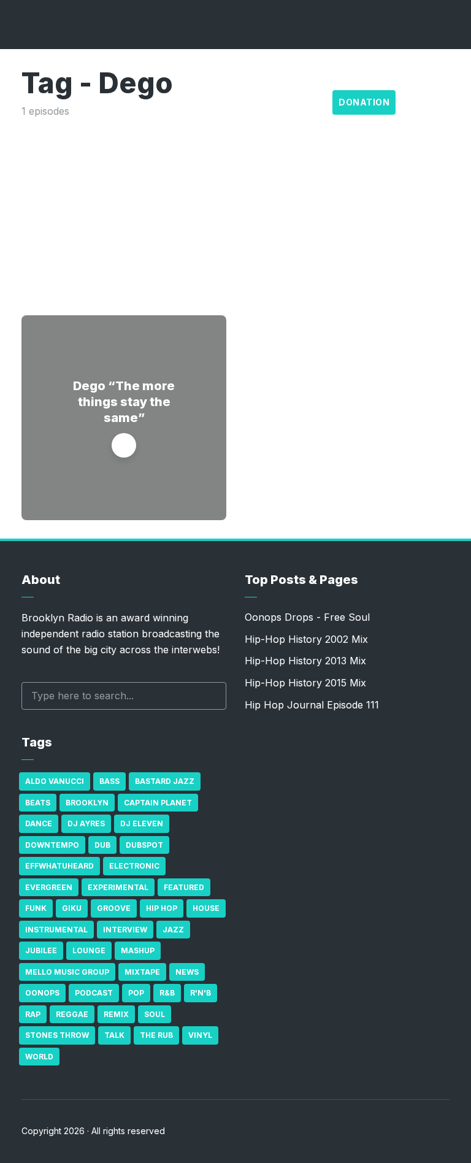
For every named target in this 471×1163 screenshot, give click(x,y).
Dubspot (144, 845)
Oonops (42, 992)
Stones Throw (57, 1035)
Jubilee (41, 950)
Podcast (94, 992)
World (39, 1056)
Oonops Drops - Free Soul (307, 617)
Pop (136, 992)
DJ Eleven (141, 823)
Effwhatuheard (59, 865)
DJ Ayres (86, 823)
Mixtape (142, 972)
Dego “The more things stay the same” (124, 401)
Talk (114, 1035)
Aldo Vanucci (54, 781)
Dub (102, 845)
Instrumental (56, 929)
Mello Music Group (67, 972)
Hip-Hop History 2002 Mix (306, 639)
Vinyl (200, 1035)
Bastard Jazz (164, 781)
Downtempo (52, 845)
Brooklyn (87, 802)
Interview (125, 929)
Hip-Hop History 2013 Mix (305, 660)
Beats (37, 802)
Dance (38, 823)
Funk (36, 908)
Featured (184, 887)
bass (109, 781)
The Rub (156, 1035)
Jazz (173, 929)
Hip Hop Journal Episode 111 (312, 705)
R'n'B (200, 992)
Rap (32, 1014)
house (206, 908)
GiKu (72, 908)
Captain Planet (158, 802)
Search (211, 696)
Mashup (138, 950)
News (187, 972)
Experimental (118, 887)
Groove (114, 908)
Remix (116, 1014)
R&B (167, 992)
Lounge (88, 950)
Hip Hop (161, 908)
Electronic (134, 865)
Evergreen (48, 887)
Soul (154, 1014)
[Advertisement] (235, 211)
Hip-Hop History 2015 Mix (305, 683)
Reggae (72, 1014)
